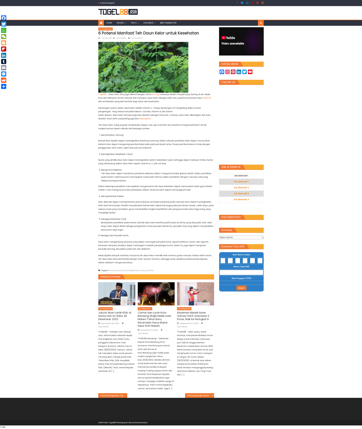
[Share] (4, 86)
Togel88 (102, 94)
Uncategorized (105, 29)
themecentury (140, 422)
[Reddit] (4, 80)
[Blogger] (4, 43)
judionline (149, 270)
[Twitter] (4, 24)
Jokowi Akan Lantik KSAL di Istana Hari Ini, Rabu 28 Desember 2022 (114, 316)
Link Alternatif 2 (241, 187)
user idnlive (121, 38)
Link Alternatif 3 (241, 193)
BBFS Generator (168, 22)
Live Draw (148, 22)
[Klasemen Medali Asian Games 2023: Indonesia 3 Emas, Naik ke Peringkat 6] (195, 293)
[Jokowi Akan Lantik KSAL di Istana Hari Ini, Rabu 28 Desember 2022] (116, 293)
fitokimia (206, 97)
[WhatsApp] (4, 30)
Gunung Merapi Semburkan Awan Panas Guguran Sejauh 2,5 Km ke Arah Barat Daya (200, 395)
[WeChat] (4, 36)
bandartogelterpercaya (133, 270)
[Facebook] (4, 18)
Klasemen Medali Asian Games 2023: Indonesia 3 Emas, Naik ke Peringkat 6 (193, 316)
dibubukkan (145, 118)
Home (109, 22)
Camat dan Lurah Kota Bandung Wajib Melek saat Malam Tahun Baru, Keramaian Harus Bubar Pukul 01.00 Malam (154, 319)
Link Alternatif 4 (241, 199)
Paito (134, 22)
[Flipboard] (4, 49)
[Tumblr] (4, 61)
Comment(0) (137, 38)
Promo (120, 22)
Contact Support (107, 3)
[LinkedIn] (4, 55)
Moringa (156, 94)
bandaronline (114, 270)
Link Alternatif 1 (241, 181)
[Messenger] (4, 74)
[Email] (4, 68)
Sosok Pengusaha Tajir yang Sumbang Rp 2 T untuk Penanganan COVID (114, 395)
